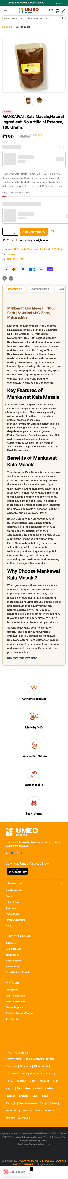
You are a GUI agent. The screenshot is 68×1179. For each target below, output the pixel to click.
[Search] (62, 18)
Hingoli (10, 1081)
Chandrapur (41, 1066)
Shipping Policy (13, 960)
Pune (34, 1095)
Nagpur (10, 1088)
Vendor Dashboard (15, 1001)
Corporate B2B (13, 948)
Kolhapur (43, 1081)
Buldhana (26, 1066)
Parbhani (22, 1095)
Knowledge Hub (14, 890)
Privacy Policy (12, 913)
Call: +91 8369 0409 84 (17, 972)
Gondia (49, 1073)
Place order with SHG (33, 231)
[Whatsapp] (11, 278)
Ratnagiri (11, 1103)
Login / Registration (15, 995)
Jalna (32, 1081)
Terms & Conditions (15, 919)
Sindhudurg (13, 1110)
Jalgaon (21, 1081)
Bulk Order (11, 943)
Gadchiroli (36, 1073)
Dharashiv (12, 1073)
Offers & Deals (13, 902)
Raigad (44, 1095)
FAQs (8, 925)
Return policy (12, 954)
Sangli (43, 1103)
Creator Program (14, 1007)
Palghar (10, 1095)
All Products (23, 26)
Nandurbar (23, 1088)
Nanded (37, 1088)
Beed (49, 1058)
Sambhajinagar (28, 1103)
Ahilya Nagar (13, 1058)
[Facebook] (4, 278)
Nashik (49, 1088)
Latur (55, 1081)
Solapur (27, 1110)
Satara (54, 1103)
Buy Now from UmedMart (22, 657)
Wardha (49, 1110)
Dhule (24, 1073)
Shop (60, 249)
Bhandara (11, 1066)
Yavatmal (23, 1118)
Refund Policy (12, 966)
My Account (12, 989)
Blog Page (11, 908)
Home (8, 26)
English (58, 3)
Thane (38, 1110)
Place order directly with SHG (41, 249)
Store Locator (12, 1019)
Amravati (38, 1058)
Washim (10, 1118)
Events (9, 896)
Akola (27, 1058)
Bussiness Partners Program (20, 1013)
